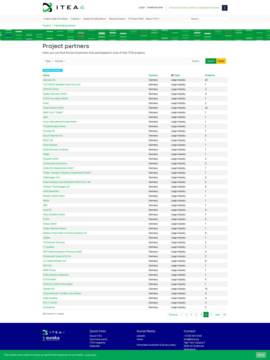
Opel (45, 117)
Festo (46, 103)
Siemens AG (49, 79)
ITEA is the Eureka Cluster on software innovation (194, 7)
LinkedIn (141, 335)
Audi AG (47, 209)
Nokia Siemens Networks (56, 274)
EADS (46, 219)
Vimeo (140, 339)
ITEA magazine (97, 342)
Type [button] (48, 61)
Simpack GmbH (51, 158)
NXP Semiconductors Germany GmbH (62, 251)
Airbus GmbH (50, 223)
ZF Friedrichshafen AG (54, 260)
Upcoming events (98, 339)
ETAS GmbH (49, 279)
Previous (173, 314)
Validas (46, 237)
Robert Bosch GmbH (53, 107)
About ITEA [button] (152, 18)
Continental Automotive (55, 163)
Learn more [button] (90, 355)
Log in (142, 7)
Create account (155, 7)
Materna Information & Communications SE (65, 233)
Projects (46, 25)
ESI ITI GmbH (50, 302)
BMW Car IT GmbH (53, 112)
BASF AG (48, 140)
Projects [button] (75, 18)
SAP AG (47, 265)
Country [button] (59, 61)
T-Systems (48, 247)
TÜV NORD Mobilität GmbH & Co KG (61, 84)
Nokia (46, 200)
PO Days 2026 (135, 18)
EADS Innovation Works (55, 98)
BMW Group (49, 270)
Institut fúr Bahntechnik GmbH (58, 168)
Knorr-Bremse (50, 144)
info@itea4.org (191, 339)
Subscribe (95, 346)
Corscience (49, 307)
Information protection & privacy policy (156, 344)
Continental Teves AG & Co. (57, 256)
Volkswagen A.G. (51, 177)
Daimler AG (48, 288)
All (224, 314)
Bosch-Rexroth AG (53, 135)
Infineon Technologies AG (56, 186)
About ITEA (96, 335)
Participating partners (64, 25)
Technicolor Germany (54, 242)
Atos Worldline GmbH (54, 214)
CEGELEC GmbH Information (58, 284)
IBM (45, 205)
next (217, 314)
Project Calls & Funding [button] (55, 18)
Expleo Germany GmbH (55, 93)
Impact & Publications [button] (94, 18)
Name (46, 75)
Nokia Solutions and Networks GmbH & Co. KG (67, 182)
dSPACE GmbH (51, 89)
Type (177, 75)
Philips (46, 154)
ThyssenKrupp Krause (54, 126)
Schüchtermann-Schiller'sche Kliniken (62, 293)
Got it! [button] (261, 355)
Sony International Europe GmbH (60, 121)
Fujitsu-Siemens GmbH (54, 228)
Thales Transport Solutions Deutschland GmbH (67, 172)
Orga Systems (50, 298)
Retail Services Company (55, 149)
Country (153, 75)
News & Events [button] (116, 18)
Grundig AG (49, 131)
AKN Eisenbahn (51, 191)
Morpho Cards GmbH (54, 195)
